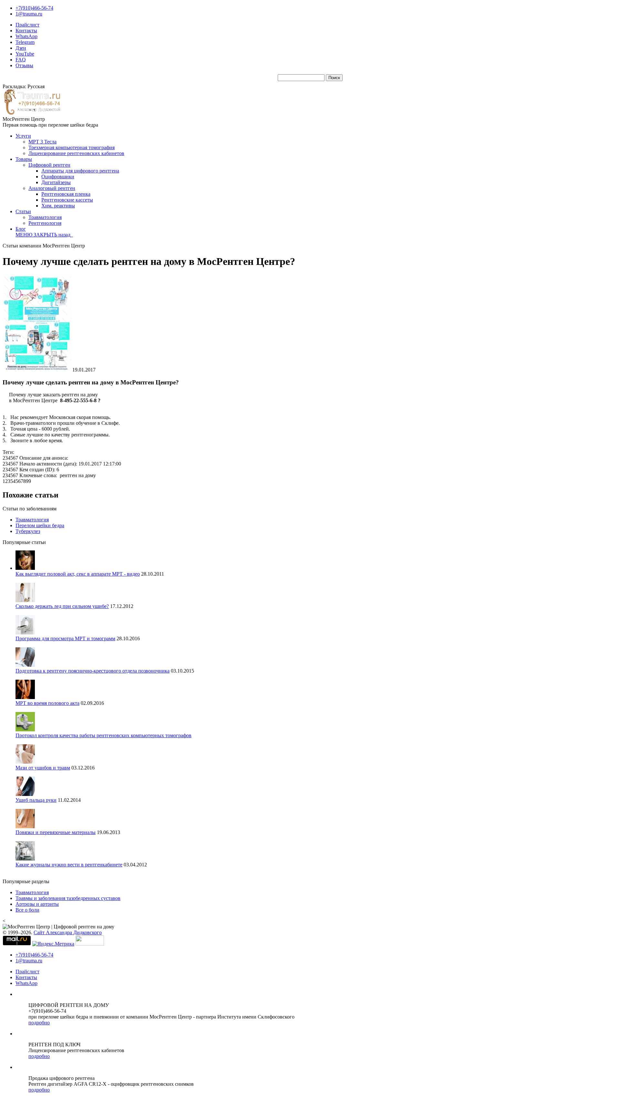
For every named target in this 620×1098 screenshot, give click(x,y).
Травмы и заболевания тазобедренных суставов (68, 898)
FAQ (21, 59)
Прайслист (27, 24)
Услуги (23, 136)
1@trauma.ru (29, 13)
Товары (24, 159)
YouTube (25, 54)
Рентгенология (44, 223)
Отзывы (24, 65)
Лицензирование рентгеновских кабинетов (76, 153)
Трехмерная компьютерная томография (71, 147)
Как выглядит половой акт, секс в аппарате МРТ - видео (78, 574)
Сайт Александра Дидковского (68, 932)
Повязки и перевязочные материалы (56, 832)
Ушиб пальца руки (36, 800)
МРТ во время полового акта (47, 703)
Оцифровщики (57, 176)
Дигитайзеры (56, 182)
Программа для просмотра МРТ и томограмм (65, 638)
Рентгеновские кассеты (67, 200)
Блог (21, 229)
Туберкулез (28, 531)
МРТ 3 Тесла (42, 141)
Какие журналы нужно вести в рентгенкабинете (69, 864)
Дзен (21, 48)
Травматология (45, 217)
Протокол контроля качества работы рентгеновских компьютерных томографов (103, 735)
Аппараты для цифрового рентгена (80, 170)
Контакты (26, 30)
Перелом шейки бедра (40, 525)
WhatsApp (26, 36)
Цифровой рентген (49, 165)
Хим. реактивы (58, 205)
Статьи (23, 211)
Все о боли (27, 910)
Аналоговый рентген (51, 188)
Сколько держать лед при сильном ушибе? (62, 606)
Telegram (25, 42)
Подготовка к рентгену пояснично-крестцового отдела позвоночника (93, 671)
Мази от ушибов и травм (43, 767)
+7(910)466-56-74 (34, 8)
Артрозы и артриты (37, 904)
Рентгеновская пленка (65, 194)
